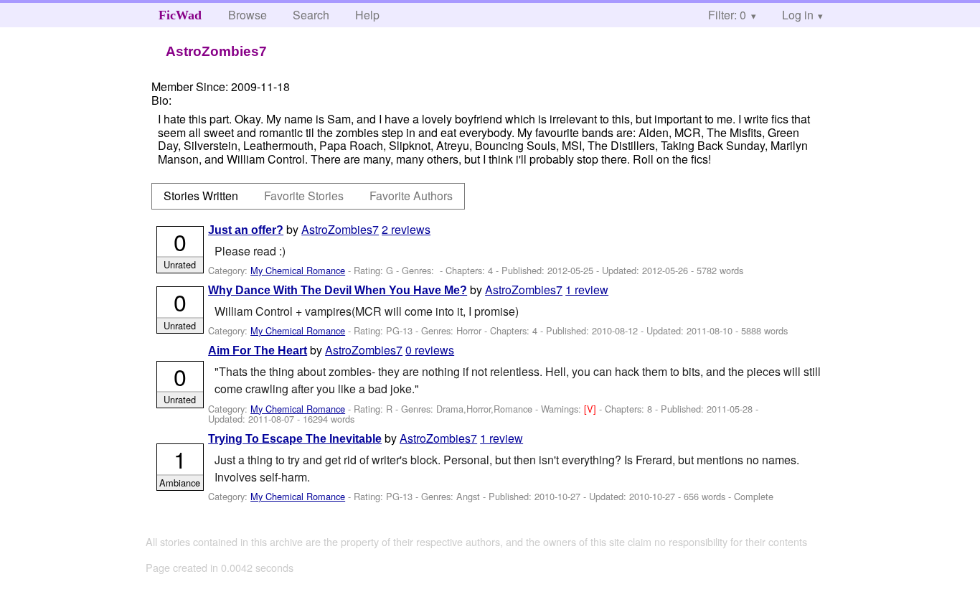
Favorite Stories (304, 195)
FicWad (180, 15)
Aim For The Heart (257, 350)
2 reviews (406, 229)
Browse (247, 14)
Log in (798, 14)
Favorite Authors (411, 195)
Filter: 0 (727, 14)
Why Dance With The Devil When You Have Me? (337, 290)
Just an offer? (245, 230)
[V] (591, 408)
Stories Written (201, 195)
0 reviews (429, 350)
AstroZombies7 (340, 229)
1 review (586, 289)
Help (367, 14)
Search (311, 14)
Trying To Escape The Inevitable (295, 439)
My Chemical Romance (297, 270)
